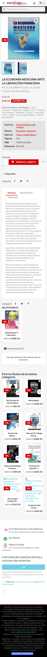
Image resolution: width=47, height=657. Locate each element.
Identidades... (34, 400)
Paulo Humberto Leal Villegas (25, 126)
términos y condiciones (25, 582)
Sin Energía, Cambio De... (12, 500)
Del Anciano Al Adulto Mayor (12, 401)
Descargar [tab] (13, 197)
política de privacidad (25, 632)
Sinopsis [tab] (12, 193)
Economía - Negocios (26, 131)
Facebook (4, 591)
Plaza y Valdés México (26, 135)
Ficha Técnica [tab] (26, 193)
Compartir (14, 181)
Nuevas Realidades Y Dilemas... (12, 467)
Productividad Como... (34, 506)
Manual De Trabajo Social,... (34, 434)
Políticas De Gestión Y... (34, 467)
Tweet (21, 181)
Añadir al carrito (23, 161)
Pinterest (27, 181)
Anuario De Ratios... (13, 434)
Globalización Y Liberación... (11, 334)
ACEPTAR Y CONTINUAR (22, 654)
